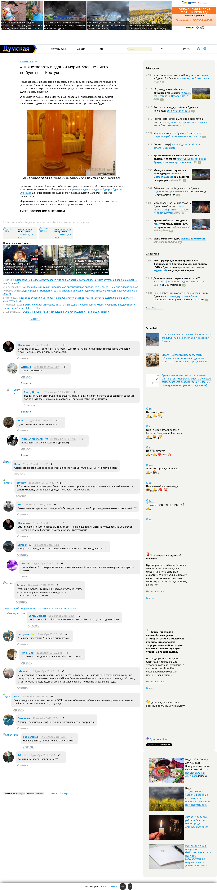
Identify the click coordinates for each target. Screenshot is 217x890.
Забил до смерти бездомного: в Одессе (176, 188)
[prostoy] (8, 482)
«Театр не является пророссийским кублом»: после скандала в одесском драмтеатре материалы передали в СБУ (185, 358)
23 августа (152, 253)
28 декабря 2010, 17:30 (45, 345)
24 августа (152, 68)
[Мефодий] (8, 351)
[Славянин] (8, 724)
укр (163, 48)
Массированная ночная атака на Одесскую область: (173, 204)
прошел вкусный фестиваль (193, 78)
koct (20, 504)
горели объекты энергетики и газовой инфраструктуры (171, 209)
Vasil (16, 696)
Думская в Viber (159, 739)
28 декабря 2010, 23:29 (35, 696)
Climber (22, 544)
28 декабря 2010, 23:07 (57, 392)
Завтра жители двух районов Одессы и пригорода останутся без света (196, 821)
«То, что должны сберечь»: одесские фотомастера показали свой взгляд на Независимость (197, 798)
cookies (113, 886)
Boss (17, 464)
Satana (21, 585)
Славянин (24, 718)
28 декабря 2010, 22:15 (46, 671)
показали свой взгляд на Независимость (172, 94)
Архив (81, 48)
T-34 (20, 755)
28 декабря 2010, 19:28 (46, 544)
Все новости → (154, 307)
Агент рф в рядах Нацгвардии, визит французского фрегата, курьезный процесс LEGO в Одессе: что (180, 264)
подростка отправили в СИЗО (171, 191)
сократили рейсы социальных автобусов (177, 136)
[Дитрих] (12, 373)
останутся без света (178, 110)
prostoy (21, 482)
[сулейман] (12, 659)
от (171, 284)
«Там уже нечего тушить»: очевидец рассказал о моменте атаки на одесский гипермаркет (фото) (64, 25)
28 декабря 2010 (27, 61)
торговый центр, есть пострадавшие (172, 227)
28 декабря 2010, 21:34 (49, 634)
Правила (52, 793)
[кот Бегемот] (11, 734)
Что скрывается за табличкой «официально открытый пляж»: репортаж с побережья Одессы (187, 338)
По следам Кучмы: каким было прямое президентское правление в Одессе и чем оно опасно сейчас (80, 287)
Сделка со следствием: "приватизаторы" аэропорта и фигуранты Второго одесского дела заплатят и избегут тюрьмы (69, 299)
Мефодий (24, 345)
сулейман (27, 652)
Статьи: (152, 327)
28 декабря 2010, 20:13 (41, 585)
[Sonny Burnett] (14, 393)
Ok (122, 886)
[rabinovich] (8, 677)
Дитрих (26, 366)
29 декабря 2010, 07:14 (54, 736)
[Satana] (8, 583)
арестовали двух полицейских (179, 296)
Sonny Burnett (32, 392)
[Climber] (8, 551)
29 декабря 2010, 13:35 (42, 755)
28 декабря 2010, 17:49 (41, 482)
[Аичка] (12, 569)
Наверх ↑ (35, 318)
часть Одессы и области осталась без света (177, 146)
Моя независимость (193, 238)
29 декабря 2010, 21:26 (62, 615)
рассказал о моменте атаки (167, 175)
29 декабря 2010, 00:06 (45, 718)
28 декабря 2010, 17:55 (45, 523)
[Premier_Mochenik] (12, 445)
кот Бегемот (30, 736)
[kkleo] (8, 426)
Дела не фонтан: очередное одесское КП (177, 278)
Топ (100, 48)
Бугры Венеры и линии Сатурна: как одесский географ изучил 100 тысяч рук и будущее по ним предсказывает (21, 25)
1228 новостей (60, 234)
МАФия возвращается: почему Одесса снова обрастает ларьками (55, 269)
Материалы (58, 48)
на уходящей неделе (181, 270)
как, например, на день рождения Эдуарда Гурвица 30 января (71, 191)
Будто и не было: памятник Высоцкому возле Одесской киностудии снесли (66, 311)
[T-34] (8, 761)
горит (157, 223)
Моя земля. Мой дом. (167, 238)
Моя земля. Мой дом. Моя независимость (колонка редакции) (148, 27)
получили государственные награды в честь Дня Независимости (181, 123)
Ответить (22, 358)
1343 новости (23, 234)
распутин (23, 634)
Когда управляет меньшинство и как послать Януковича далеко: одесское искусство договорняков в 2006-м (70, 292)
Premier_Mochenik (32, 439)
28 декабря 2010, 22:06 (49, 652)
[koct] (8, 510)
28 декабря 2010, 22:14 (45, 563)
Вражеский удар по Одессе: (171, 220)
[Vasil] (6, 696)
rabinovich (24, 671)
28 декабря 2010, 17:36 (63, 439)
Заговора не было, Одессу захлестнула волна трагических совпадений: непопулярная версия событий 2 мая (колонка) (70, 281)
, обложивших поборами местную (179, 298)
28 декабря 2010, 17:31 (40, 420)
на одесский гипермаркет (171, 178)
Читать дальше (155, 591)
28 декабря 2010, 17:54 (38, 504)
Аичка (25, 563)
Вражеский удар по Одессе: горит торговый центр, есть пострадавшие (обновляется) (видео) (106, 25)
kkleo (21, 420)
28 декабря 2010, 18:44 (46, 366)
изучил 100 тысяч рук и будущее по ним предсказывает (180, 160)
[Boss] (7, 461)
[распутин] (8, 640)
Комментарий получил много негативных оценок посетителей (39, 608)
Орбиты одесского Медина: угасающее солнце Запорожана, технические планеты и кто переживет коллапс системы (20, 268)
